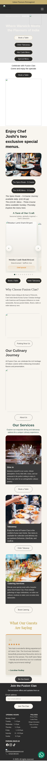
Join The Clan (23, 706)
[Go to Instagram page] (10, 745)
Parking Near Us (23, 343)
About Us (23, 417)
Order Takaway (23, 548)
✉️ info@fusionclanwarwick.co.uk (15, 750)
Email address (11, 695)
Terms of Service (34, 724)
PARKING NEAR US (13, 741)
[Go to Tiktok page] (14, 745)
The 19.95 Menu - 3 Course (23, 190)
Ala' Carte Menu (23, 52)
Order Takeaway (23, 45)
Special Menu (23, 59)
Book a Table (23, 38)
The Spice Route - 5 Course (23, 182)
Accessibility (34, 727)
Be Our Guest (23, 679)
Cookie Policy (34, 719)
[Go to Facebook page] (7, 745)
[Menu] (42, 9)
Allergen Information (34, 722)
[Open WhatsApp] (41, 754)
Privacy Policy (34, 717)
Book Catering (23, 610)
